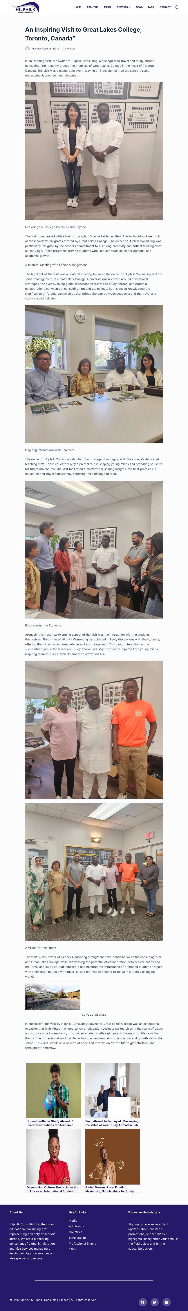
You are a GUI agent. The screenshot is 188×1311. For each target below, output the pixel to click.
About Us (92, 7)
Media (107, 7)
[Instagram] (166, 1302)
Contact (165, 7)
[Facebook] (143, 1302)
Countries (75, 1232)
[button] (129, 7)
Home (78, 7)
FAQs (151, 7)
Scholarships (77, 1237)
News (139, 7)
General (70, 48)
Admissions (77, 1226)
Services (122, 7)
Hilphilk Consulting (44, 48)
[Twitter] (155, 1302)
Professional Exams (82, 1243)
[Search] (177, 7)
